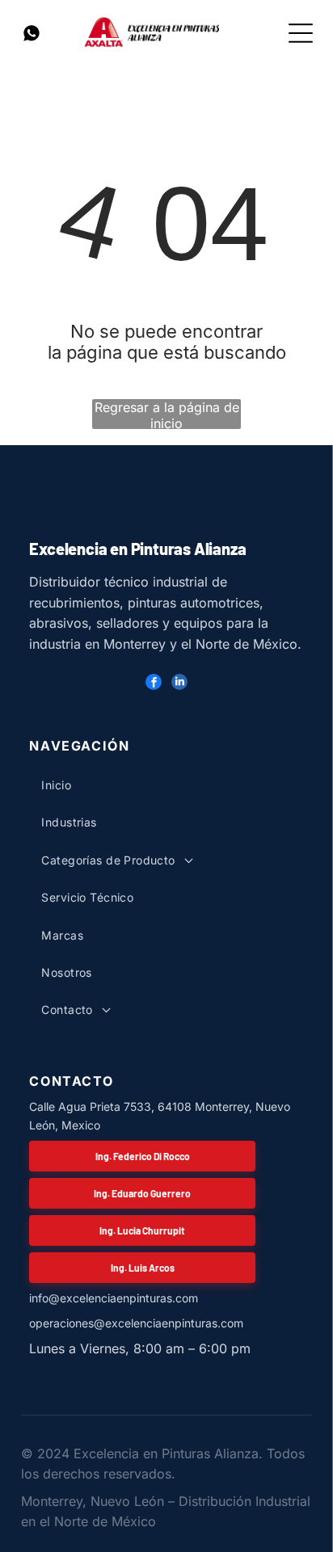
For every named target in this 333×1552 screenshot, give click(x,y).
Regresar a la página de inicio (167, 414)
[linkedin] (179, 684)
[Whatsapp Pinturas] (31, 40)
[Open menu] (301, 33)
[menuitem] (151, 785)
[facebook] (153, 684)
